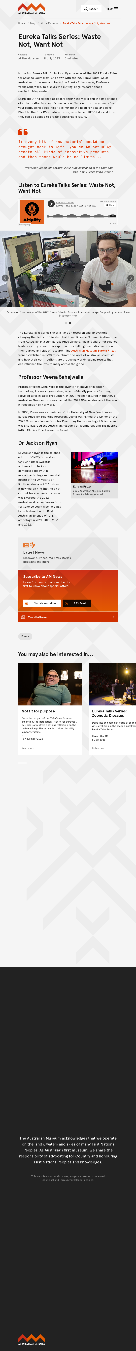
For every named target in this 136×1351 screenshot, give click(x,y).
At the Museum (49, 23)
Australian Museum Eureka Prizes (93, 350)
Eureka (25, 636)
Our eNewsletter (44, 603)
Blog (33, 23)
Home (21, 23)
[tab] (66, 323)
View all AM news (37, 617)
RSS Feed (79, 603)
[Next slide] (130, 278)
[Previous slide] (5, 278)
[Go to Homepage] (68, 1339)
